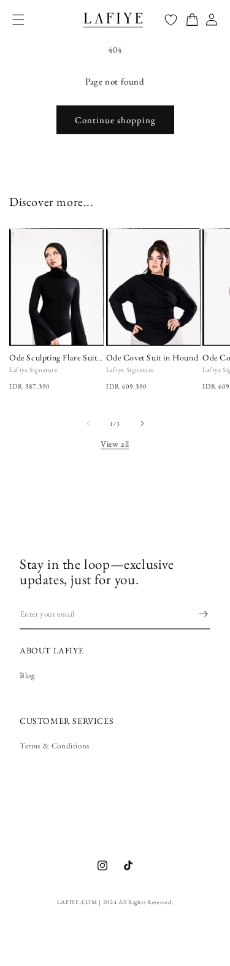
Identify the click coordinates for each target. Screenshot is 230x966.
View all (115, 443)
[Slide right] (142, 423)
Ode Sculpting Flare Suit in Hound (53, 357)
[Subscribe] (203, 613)
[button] (18, 19)
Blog (27, 675)
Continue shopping (115, 120)
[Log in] (211, 19)
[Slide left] (88, 423)
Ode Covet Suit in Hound (152, 357)
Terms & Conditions (55, 745)
